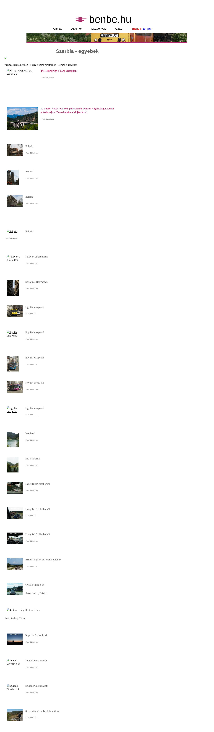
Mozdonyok (98, 28)
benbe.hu (110, 19)
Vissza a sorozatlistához (16, 64)
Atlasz (119, 28)
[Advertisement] (41, 222)
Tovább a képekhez (67, 64)
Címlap (57, 28)
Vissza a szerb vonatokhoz (43, 64)
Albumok (76, 28)
